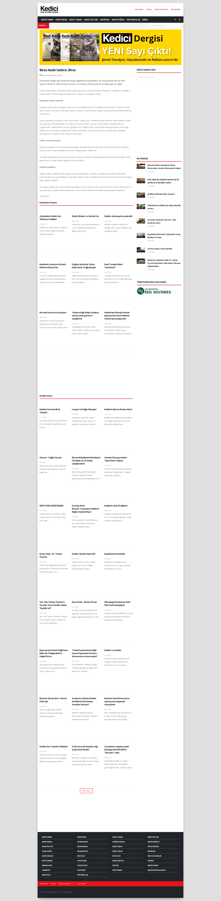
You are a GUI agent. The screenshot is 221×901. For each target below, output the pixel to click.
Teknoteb (130, 892)
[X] (175, 19)
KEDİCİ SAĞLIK (118, 19)
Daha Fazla (86, 790)
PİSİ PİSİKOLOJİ (133, 19)
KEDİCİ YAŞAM (75, 19)
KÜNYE (148, 9)
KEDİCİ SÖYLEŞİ (91, 19)
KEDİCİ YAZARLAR (161, 9)
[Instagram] (179, 19)
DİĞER (145, 19)
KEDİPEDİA (104, 19)
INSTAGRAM (82, 884)
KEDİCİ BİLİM (61, 19)
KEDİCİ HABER (47, 19)
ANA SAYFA (139, 9)
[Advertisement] (86, 373)
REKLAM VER (175, 9)
